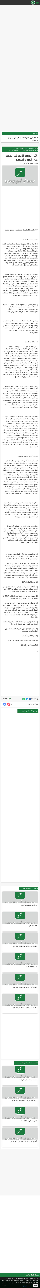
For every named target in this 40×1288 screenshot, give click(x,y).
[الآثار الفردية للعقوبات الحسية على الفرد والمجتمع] (30, 699)
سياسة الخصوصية (27, 1286)
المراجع (34, 140)
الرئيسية (35, 148)
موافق (36, 1286)
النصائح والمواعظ (18, 148)
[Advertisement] (20, 26)
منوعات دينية (28, 148)
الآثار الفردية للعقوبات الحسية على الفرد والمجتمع (22, 138)
